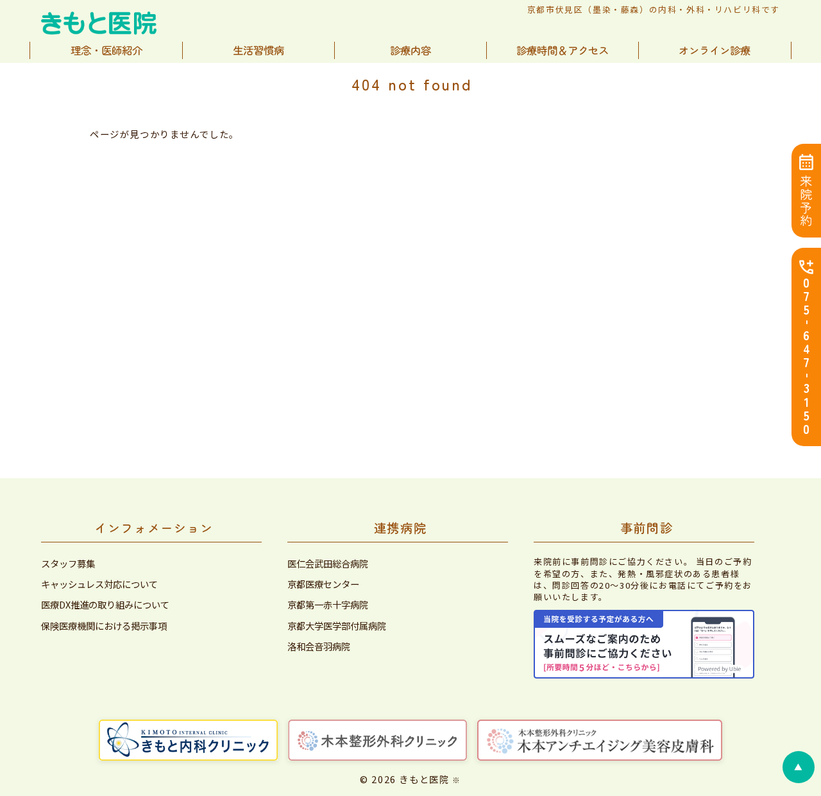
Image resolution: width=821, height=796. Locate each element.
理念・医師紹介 (106, 50)
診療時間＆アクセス (562, 50)
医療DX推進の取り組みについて (105, 604)
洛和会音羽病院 (318, 646)
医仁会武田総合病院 (327, 563)
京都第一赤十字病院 (327, 604)
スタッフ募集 (68, 563)
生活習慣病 (258, 50)
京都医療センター (323, 584)
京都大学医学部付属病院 (336, 625)
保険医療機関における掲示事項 (104, 625)
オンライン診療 (714, 50)
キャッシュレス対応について (99, 584)
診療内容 (410, 50)
